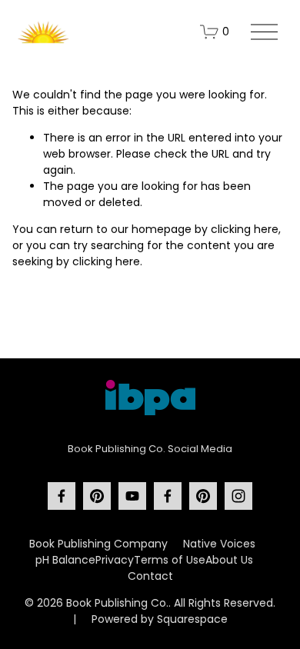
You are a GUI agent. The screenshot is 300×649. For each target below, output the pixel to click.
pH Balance (65, 559)
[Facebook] (61, 496)
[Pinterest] (97, 496)
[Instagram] (238, 496)
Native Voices (219, 543)
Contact (150, 576)
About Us (229, 559)
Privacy (114, 559)
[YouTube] (132, 496)
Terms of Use (169, 559)
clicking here (244, 229)
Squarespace (192, 619)
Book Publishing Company (98, 543)
